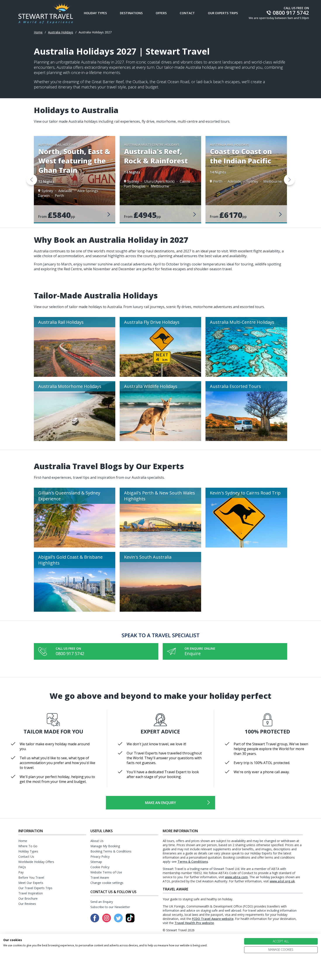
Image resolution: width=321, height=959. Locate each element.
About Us (97, 841)
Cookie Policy (99, 867)
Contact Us (26, 856)
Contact (187, 13)
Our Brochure (28, 898)
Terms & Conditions (193, 861)
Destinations (131, 13)
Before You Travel (31, 877)
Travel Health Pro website (194, 923)
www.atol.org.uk (282, 881)
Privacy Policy (100, 856)
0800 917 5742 (70, 653)
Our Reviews (27, 904)
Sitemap (96, 862)
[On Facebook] (95, 921)
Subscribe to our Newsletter (110, 907)
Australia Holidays (60, 32)
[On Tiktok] (130, 921)
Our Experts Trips (223, 13)
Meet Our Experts (30, 883)
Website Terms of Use (106, 872)
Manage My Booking (105, 846)
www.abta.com (236, 877)
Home (38, 32)
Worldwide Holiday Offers (36, 862)
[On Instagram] (107, 921)
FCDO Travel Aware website (212, 919)
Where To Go (27, 846)
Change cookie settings (106, 883)
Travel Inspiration (30, 893)
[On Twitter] (119, 921)
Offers (161, 13)
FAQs (22, 867)
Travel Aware (99, 877)
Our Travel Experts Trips (35, 888)
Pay (21, 872)
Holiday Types (95, 13)
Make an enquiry (160, 802)
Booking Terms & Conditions (110, 851)
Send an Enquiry (101, 902)
